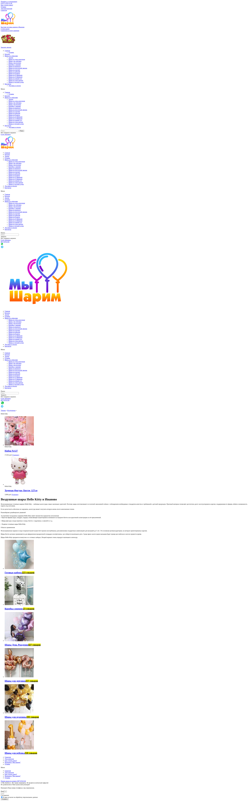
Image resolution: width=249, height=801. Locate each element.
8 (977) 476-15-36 (6, 3)
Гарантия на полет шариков (10, 30)
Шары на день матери (16, 80)
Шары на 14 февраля (15, 77)
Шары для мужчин (15, 63)
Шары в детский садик (16, 82)
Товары (3, 410)
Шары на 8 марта (14, 73)
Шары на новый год (15, 79)
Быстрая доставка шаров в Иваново (12, 27)
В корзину (15, 455)
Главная (7, 50)
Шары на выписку (15, 66)
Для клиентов (9, 759)
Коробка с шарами (15, 65)
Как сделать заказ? (7, 5)
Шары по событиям (11, 56)
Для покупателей (6, 8)
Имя (2, 791)
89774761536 (5, 242)
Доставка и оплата (15, 86)
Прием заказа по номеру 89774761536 (13, 781)
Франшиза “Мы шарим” (13, 762)
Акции (11, 57)
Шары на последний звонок (18, 68)
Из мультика (11, 410)
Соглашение (5, 795)
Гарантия (4, 10)
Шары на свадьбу (14, 70)
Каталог (7, 54)
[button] (5, 29)
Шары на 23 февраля (15, 75)
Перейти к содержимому (9, 1)
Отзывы (3, 7)
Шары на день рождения (17, 59)
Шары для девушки (15, 61)
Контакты (8, 84)
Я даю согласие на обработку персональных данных (20, 797)
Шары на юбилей (14, 72)
